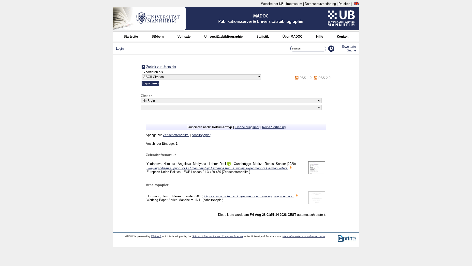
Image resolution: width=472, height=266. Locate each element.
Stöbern (158, 36)
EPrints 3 (156, 236)
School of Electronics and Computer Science (217, 236)
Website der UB (272, 4)
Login (120, 48)
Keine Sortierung (274, 127)
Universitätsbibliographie (223, 36)
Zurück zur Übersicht (161, 67)
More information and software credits (303, 236)
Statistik (262, 36)
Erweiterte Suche (349, 48)
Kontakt (342, 36)
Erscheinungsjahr (247, 127)
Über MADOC (292, 36)
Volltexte (184, 36)
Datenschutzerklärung (320, 4)
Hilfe (319, 36)
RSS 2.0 (324, 78)
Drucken (344, 4)
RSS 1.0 (305, 78)
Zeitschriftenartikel (176, 135)
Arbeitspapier (201, 135)
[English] (356, 4)
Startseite (131, 36)
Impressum (294, 4)
